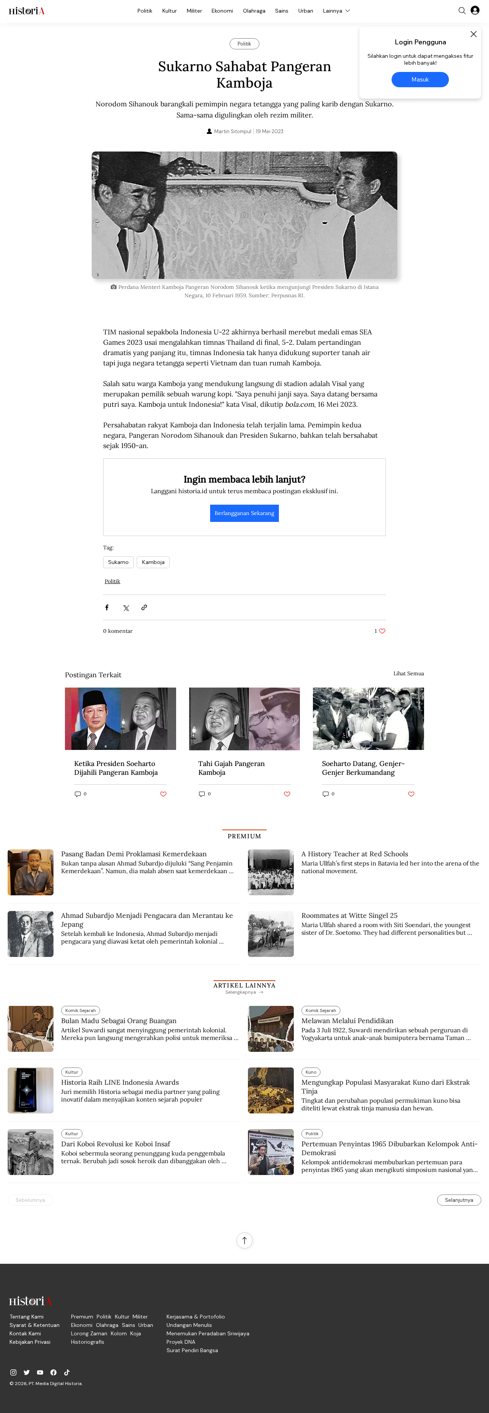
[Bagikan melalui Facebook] (106, 607)
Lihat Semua (408, 673)
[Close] (473, 34)
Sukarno (118, 562)
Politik (112, 581)
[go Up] (244, 1240)
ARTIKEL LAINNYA (244, 985)
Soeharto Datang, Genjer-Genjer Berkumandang (363, 768)
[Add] (244, 215)
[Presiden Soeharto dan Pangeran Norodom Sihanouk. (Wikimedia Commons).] (120, 719)
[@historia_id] (26, 1372)
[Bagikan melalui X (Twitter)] (125, 607)
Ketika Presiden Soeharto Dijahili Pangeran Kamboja (116, 768)
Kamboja (153, 562)
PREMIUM (245, 836)
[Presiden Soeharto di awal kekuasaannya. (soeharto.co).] (368, 719)
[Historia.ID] (27, 10)
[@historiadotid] (40, 1372)
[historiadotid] (13, 1372)
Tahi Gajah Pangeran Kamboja (231, 768)
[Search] (462, 10)
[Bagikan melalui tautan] (144, 607)
